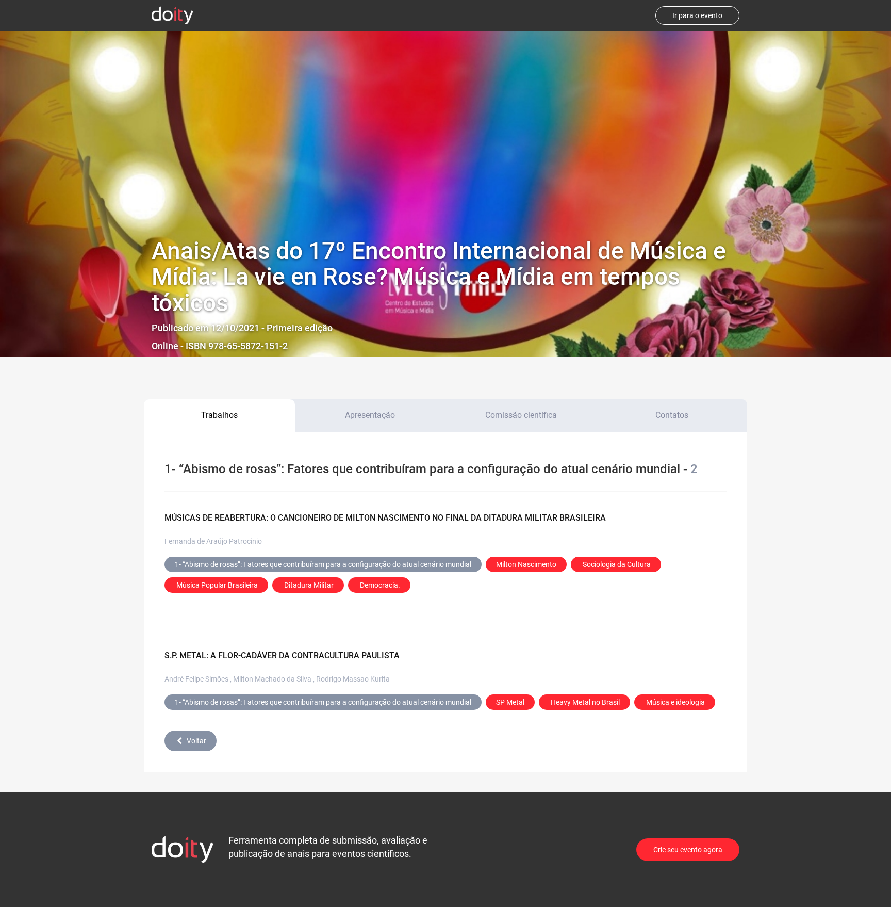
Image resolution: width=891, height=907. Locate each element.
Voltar (196, 741)
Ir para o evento (697, 15)
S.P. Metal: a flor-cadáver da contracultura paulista (282, 655)
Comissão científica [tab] (521, 415)
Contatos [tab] (671, 415)
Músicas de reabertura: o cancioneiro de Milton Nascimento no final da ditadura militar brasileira (385, 518)
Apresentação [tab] (370, 415)
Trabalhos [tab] (219, 415)
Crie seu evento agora (687, 850)
